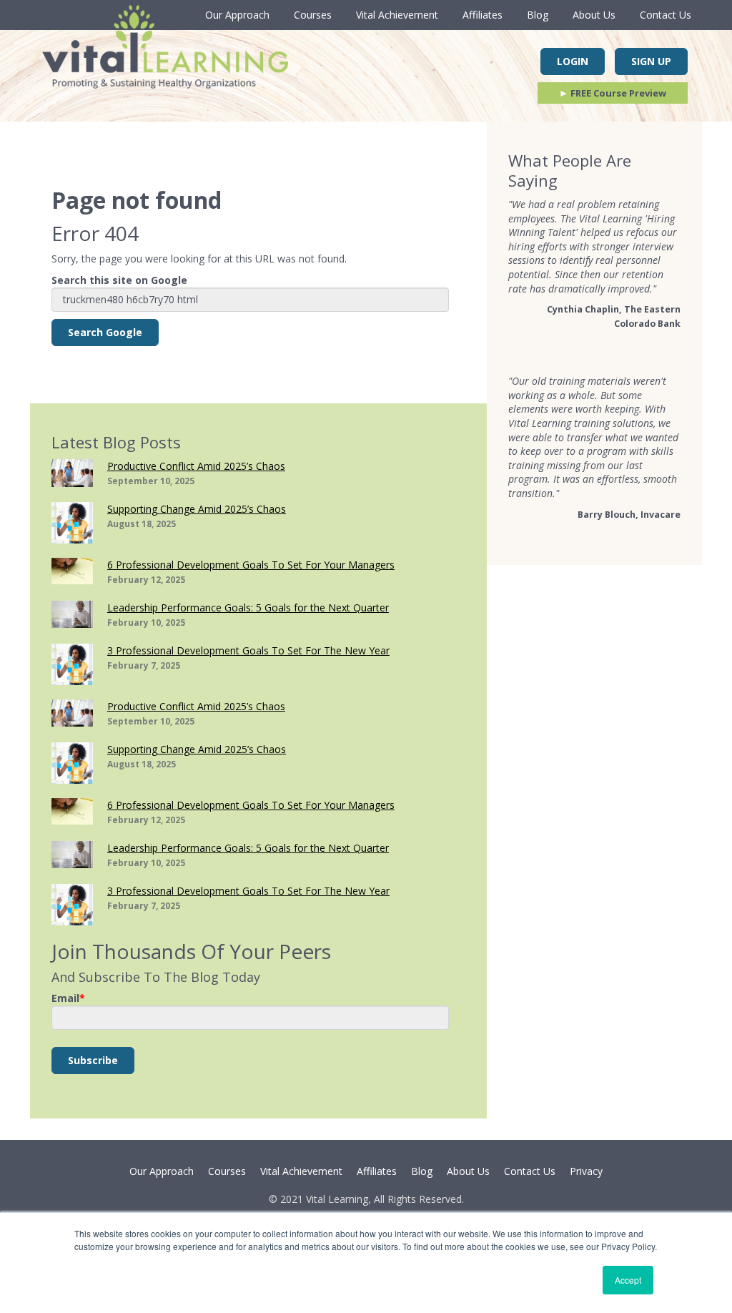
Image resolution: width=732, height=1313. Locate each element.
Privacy (586, 1171)
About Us (594, 14)
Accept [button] (628, 1280)
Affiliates (483, 14)
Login (572, 61)
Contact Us (665, 14)
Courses (313, 14)
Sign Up (651, 61)
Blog (537, 14)
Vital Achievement (397, 14)
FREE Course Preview (612, 93)
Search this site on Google (119, 280)
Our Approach (237, 14)
